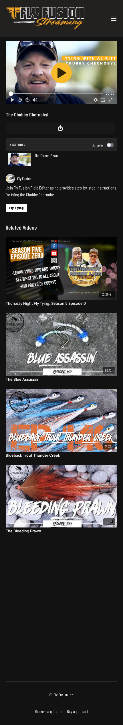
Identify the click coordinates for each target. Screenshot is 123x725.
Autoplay (97, 145)
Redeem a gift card (48, 711)
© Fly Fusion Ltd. (61, 695)
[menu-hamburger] (113, 18)
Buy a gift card (77, 711)
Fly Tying (16, 207)
